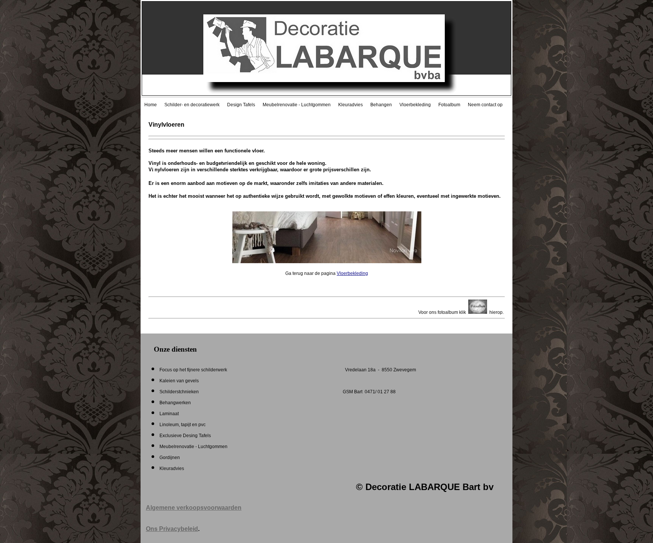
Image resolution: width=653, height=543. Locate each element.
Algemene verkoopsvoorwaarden (193, 507)
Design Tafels (241, 104)
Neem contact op (485, 104)
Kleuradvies (350, 104)
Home (150, 104)
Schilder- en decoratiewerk (192, 104)
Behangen (381, 104)
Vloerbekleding (415, 104)
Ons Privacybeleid (172, 529)
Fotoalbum (449, 104)
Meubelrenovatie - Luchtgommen (297, 104)
